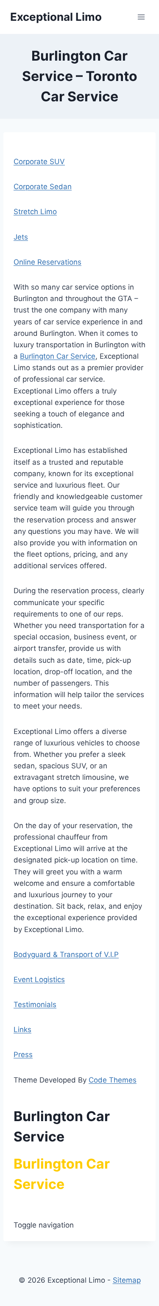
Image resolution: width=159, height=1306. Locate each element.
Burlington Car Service (57, 356)
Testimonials (35, 1004)
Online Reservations (47, 262)
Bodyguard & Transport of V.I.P (66, 954)
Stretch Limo (35, 211)
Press (23, 1054)
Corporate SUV (39, 161)
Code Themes (113, 1080)
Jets (21, 237)
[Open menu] (141, 16)
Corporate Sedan (43, 186)
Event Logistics (39, 979)
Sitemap (127, 1280)
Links (22, 1029)
